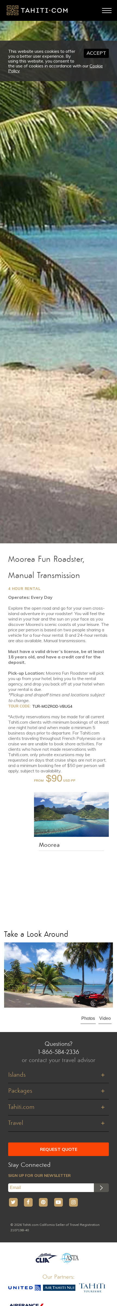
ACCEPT (96, 53)
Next (111, 973)
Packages (20, 1091)
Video (105, 1018)
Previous (6, 973)
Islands (17, 1075)
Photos (88, 1018)
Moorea (49, 845)
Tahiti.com (21, 1107)
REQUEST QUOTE (58, 1149)
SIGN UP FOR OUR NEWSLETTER (39, 1175)
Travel (15, 1123)
